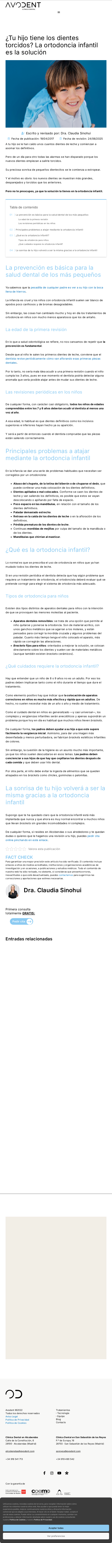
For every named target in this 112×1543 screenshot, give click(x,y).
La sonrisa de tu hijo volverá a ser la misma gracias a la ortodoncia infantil (56, 250)
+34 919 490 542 (65, 1459)
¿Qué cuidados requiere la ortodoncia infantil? (40, 244)
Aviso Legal (12, 1416)
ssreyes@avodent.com (68, 1451)
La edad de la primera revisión (33, 219)
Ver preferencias (56, 1536)
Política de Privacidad (17, 1419)
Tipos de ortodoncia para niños (33, 240)
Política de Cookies (16, 1423)
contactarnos (66, 875)
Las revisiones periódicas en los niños (36, 223)
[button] (58, 12)
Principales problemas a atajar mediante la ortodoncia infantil (49, 229)
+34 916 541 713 (14, 1459)
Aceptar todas (56, 1528)
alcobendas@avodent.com (20, 1451)
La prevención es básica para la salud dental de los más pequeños (52, 214)
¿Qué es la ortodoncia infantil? (32, 235)
